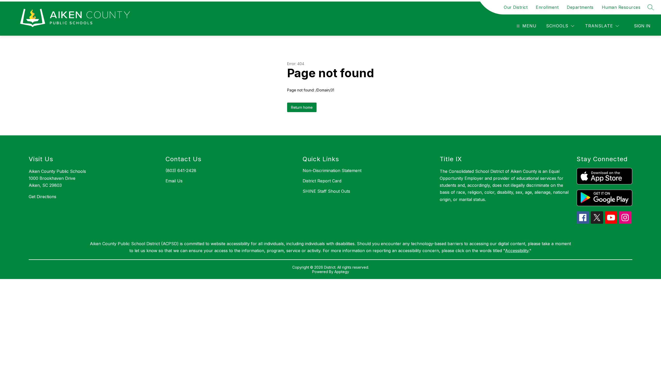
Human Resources (621, 7)
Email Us (174, 180)
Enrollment (547, 7)
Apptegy (341, 271)
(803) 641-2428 (181, 170)
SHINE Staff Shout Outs (326, 191)
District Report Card (322, 180)
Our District (516, 7)
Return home (302, 107)
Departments (580, 7)
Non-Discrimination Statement (332, 170)
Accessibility (517, 250)
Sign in (642, 25)
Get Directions (42, 196)
